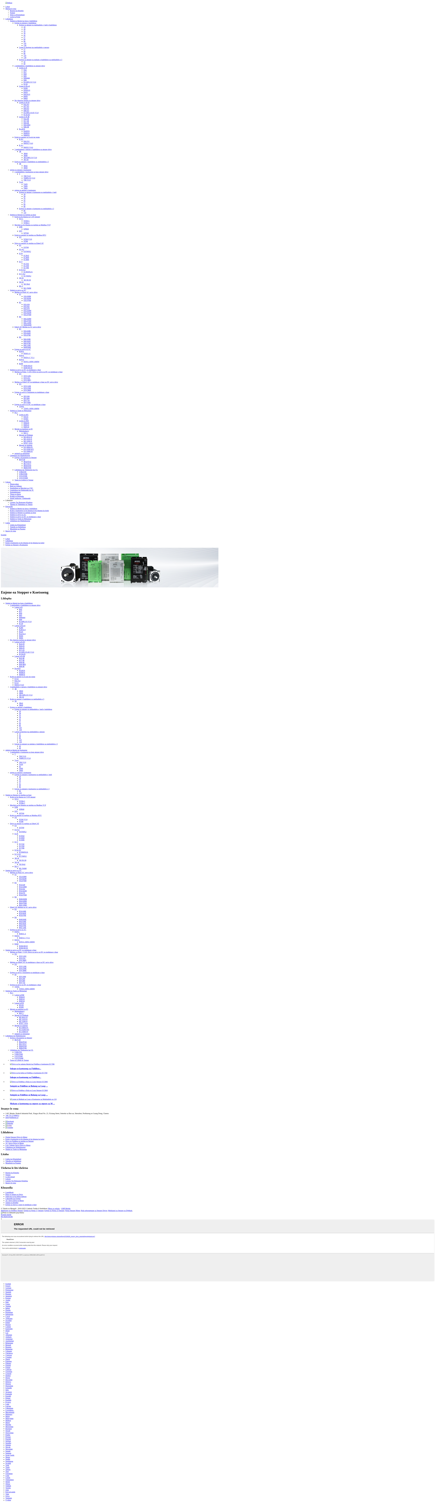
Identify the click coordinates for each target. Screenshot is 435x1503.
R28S (26, 88)
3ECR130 (27, 280)
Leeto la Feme (15, 17)
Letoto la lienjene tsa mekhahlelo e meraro (34, 47)
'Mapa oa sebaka (54, 1209)
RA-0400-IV (28, 451)
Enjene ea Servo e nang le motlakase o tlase (21, 1205)
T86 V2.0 (27, 180)
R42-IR (26, 119)
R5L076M (27, 315)
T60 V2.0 (27, 176)
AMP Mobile (65, 1209)
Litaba (7, 523)
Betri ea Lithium (16, 486)
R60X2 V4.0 (28, 143)
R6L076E (27, 343)
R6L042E (27, 341)
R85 (25, 76)
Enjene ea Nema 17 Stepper (34, 1211)
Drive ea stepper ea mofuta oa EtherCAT (29, 243)
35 (24, 31)
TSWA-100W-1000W (31, 409)
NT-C (21, 219)
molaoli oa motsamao (22, 453)
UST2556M (23, 478)
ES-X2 (21, 249)
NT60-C (27, 221)
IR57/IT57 (27, 464)
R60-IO (26, 109)
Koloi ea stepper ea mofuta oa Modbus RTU (30, 235)
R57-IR (26, 121)
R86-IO (26, 111)
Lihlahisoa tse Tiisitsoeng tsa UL (26, 470)
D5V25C (27, 378)
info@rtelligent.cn (11, 1117)
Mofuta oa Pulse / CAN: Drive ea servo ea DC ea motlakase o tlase (38, 372)
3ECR (21, 278)
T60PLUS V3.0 (29, 178)
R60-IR (26, 123)
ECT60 (26, 266)
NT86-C (27, 223)
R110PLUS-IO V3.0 (31, 113)
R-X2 (21, 139)
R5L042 (27, 307)
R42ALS (27, 94)
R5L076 (27, 309)
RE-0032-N (28, 437)
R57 (25, 72)
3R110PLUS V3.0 (30, 158)
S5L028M (27, 296)
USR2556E (23, 474)
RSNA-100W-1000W (31, 362)
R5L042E (27, 333)
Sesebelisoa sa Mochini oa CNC (21, 488)
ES (20, 245)
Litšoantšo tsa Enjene (13, 1199)
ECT (21, 262)
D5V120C (27, 376)
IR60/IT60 (27, 466)
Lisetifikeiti (9, 1192)
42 (24, 35)
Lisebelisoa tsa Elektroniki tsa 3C (22, 490)
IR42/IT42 (27, 462)
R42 (25, 70)
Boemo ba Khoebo (17, 11)
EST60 (26, 247)
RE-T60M (27, 288)
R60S (26, 96)
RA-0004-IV (28, 447)
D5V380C (27, 380)
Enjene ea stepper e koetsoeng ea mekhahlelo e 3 (36, 209)
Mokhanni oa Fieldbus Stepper (12, 1211)
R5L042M (27, 313)
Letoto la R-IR (24, 117)
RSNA (21, 360)
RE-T (21, 286)
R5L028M (27, 311)
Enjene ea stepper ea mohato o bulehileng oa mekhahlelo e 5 (40, 60)
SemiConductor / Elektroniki (20, 498)
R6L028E (27, 339)
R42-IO (26, 105)
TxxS (21, 182)
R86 (25, 80)
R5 (20, 302)
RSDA (21, 356)
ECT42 (26, 264)
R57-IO (26, 107)
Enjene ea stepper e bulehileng (25, 23)
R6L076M (27, 321)
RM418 (26, 423)
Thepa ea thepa (15, 494)
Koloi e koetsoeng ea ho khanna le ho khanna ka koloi (29, 511)
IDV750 (27, 400)
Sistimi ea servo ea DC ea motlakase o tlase (25, 370)
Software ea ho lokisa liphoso (16, 1197)
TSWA (21, 407)
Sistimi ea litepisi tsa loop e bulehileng (23, 21)
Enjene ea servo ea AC (22, 349)
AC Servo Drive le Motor (14, 1143)
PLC (16, 413)
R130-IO (27, 115)
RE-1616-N (28, 439)
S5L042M (27, 298)
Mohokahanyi (24, 431)
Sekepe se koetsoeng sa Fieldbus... (25, 1068)
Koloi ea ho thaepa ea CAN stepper (27, 217)
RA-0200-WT (29, 449)
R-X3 (21, 145)
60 (24, 39)
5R (20, 164)
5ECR (21, 282)
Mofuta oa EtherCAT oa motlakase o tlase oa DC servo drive (36, 382)
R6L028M (27, 319)
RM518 (26, 427)
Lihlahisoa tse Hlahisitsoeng (20, 455)
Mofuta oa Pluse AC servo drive (25, 292)
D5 (20, 374)
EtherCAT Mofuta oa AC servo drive (27, 327)
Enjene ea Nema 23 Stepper (54, 1211)
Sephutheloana (15, 492)
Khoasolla (9, 506)
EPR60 (26, 229)
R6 (20, 317)
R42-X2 (26, 141)
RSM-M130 (28, 368)
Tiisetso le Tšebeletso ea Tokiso (21, 504)
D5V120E (27, 386)
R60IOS (27, 133)
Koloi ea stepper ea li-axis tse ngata (27, 137)
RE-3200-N (28, 441)
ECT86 (26, 268)
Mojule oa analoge (25, 445)
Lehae (7, 7)
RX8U (26, 419)
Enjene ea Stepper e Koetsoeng (16, 545)
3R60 (26, 154)
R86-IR (26, 127)
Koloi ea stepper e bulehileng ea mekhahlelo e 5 (31, 162)
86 (24, 41)
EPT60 (26, 233)
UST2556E (23, 476)
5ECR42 (27, 284)
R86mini (27, 78)
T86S (26, 188)
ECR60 (26, 258)
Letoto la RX (23, 415)
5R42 (26, 166)
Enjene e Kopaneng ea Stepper (25, 458)
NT (20, 237)
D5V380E (27, 390)
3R (20, 151)
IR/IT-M (22, 460)
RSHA (21, 351)
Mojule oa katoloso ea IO (23, 429)
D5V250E (27, 388)
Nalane (12, 13)
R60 (25, 74)
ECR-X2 (22, 270)
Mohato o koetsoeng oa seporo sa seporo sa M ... (32, 1103)
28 (24, 29)
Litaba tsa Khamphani (18, 525)
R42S (26, 92)
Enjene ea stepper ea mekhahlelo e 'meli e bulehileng (38, 25)
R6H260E (27, 347)
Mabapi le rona (10, 9)
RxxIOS (22, 129)
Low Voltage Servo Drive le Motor (17, 1145)
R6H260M (27, 325)
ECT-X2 (22, 274)
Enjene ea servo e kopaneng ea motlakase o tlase (31, 392)
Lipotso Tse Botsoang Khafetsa (21, 502)
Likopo (8, 482)
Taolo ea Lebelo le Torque (23, 480)
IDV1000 (27, 402)
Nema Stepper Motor (72, 1211)
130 (25, 45)
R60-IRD (27, 125)
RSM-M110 (28, 366)
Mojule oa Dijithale (26, 435)
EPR (20, 227)
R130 (26, 84)
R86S (26, 98)
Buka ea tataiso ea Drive (14, 1194)
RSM (21, 364)
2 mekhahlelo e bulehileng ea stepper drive (29, 66)
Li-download (10, 1177)
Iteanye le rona (10, 531)
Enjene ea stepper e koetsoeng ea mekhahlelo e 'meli (37, 192)
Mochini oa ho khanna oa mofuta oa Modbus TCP (32, 225)
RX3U (26, 417)
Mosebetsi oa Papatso (17, 529)
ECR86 (26, 260)
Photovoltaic (14, 484)
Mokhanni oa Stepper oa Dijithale (120, 1211)
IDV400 (27, 398)
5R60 (26, 168)
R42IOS (27, 131)
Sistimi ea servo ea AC (18, 290)
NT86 (26, 241)
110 (25, 43)
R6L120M (27, 323)
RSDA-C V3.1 (29, 358)
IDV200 (27, 396)
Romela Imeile (6, 1215)
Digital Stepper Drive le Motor (16, 1137)
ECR (21, 253)
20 (24, 27)
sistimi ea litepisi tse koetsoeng (16, 750)
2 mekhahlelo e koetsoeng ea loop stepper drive (31, 172)
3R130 (26, 160)
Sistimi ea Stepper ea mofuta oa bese (23, 215)
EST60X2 (27, 251)
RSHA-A (27, 353)
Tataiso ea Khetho (11, 1203)
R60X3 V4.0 (28, 147)
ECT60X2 (27, 276)
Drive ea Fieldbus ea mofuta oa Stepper (19, 1141)
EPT (20, 231)
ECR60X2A (28, 272)
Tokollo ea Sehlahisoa (18, 527)
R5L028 (27, 304)
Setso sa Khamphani (17, 15)
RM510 (26, 425)
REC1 (26, 433)
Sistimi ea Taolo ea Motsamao (20, 411)
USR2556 (22, 472)
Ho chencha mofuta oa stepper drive (27, 100)
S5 (20, 294)
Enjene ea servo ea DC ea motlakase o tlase (30, 404)
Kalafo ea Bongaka (17, 496)
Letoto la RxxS (24, 86)
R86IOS (27, 135)
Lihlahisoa (9, 19)
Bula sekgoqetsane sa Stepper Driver (94, 1211)
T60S (26, 186)
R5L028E (27, 331)
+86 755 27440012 (12, 1115)
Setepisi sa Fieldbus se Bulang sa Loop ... (29, 1086)
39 (24, 33)
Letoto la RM (24, 421)
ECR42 (26, 256)
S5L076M (27, 300)
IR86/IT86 (27, 468)
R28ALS (27, 90)
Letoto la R (23, 68)
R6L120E (27, 345)
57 (24, 37)
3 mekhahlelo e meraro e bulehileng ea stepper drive (33, 149)
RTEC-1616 (28, 443)
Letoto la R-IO (24, 102)
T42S (26, 184)
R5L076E (27, 335)
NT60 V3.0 (28, 239)
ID (20, 394)
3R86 (26, 156)
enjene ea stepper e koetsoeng (20, 170)
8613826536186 (7, 1217)
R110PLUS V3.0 (30, 82)
